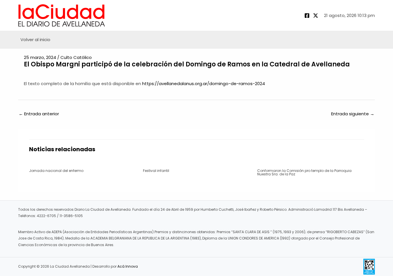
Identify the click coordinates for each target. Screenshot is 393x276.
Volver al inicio (35, 40)
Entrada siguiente (352, 114)
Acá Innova (127, 266)
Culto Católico (76, 57)
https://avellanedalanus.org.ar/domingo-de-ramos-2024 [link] (203, 83)
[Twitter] (315, 15)
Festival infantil (156, 170)
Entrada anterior (39, 114)
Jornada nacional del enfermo (56, 170)
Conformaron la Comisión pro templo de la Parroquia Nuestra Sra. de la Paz (304, 172)
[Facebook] (307, 15)
